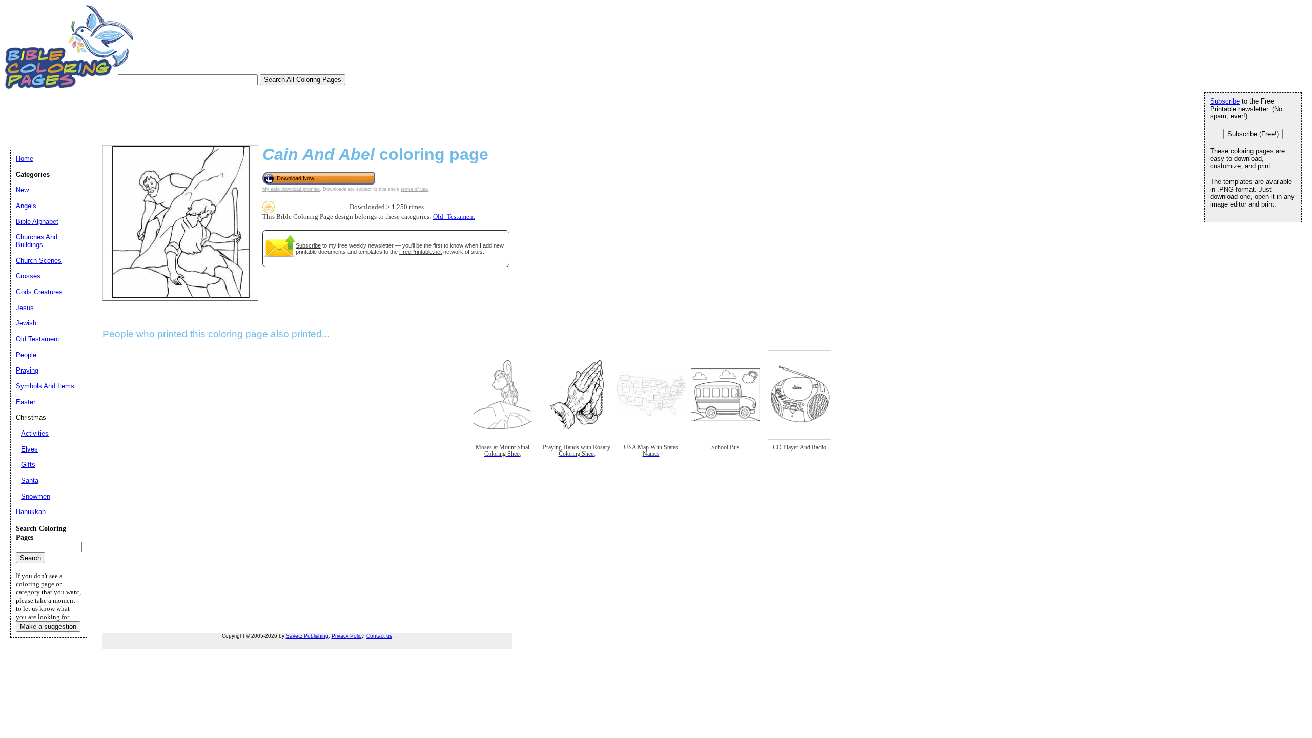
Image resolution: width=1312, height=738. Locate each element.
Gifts (28, 464)
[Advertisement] (196, 117)
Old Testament (37, 339)
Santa (29, 480)
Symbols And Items (45, 386)
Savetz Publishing (307, 636)
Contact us (379, 636)
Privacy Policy (347, 636)
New (22, 190)
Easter (25, 402)
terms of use (414, 189)
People (26, 355)
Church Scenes (38, 260)
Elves (29, 449)
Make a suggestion (48, 626)
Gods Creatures (39, 292)
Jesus (25, 308)
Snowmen (35, 496)
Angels (26, 206)
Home (24, 158)
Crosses (28, 276)
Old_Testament (454, 216)
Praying (27, 370)
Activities (35, 433)
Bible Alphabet (37, 221)
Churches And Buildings (36, 241)
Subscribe (308, 245)
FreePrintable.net (420, 252)
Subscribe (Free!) (1253, 134)
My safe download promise (291, 189)
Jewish (26, 323)
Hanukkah (31, 512)
